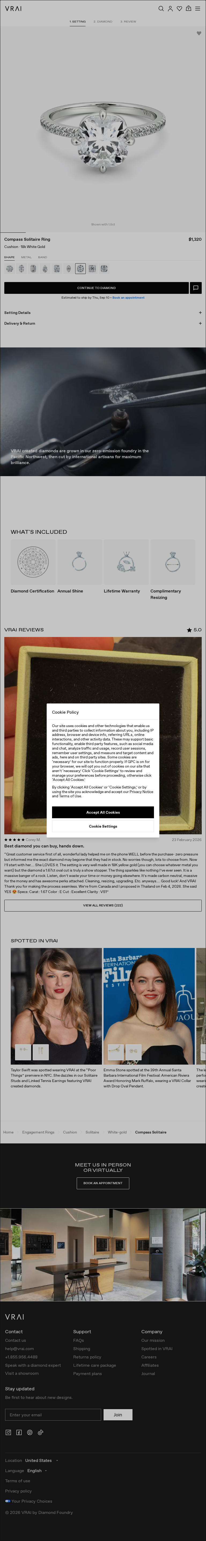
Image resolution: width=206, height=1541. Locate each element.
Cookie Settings (103, 826)
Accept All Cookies (103, 812)
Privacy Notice (141, 791)
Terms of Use (70, 796)
